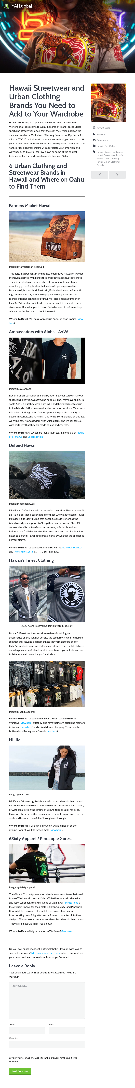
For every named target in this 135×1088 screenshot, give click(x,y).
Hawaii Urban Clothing (108, 158)
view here (26, 722)
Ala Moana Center (71, 547)
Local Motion (35, 436)
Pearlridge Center (24, 551)
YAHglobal (21, 6)
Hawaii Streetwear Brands (110, 151)
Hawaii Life (102, 146)
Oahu (112, 146)
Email (52, 1024)
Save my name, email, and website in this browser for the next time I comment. (44, 1059)
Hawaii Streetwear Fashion (110, 155)
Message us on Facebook (45, 952)
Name (13, 1024)
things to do (71, 902)
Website (13, 1037)
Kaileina (101, 134)
